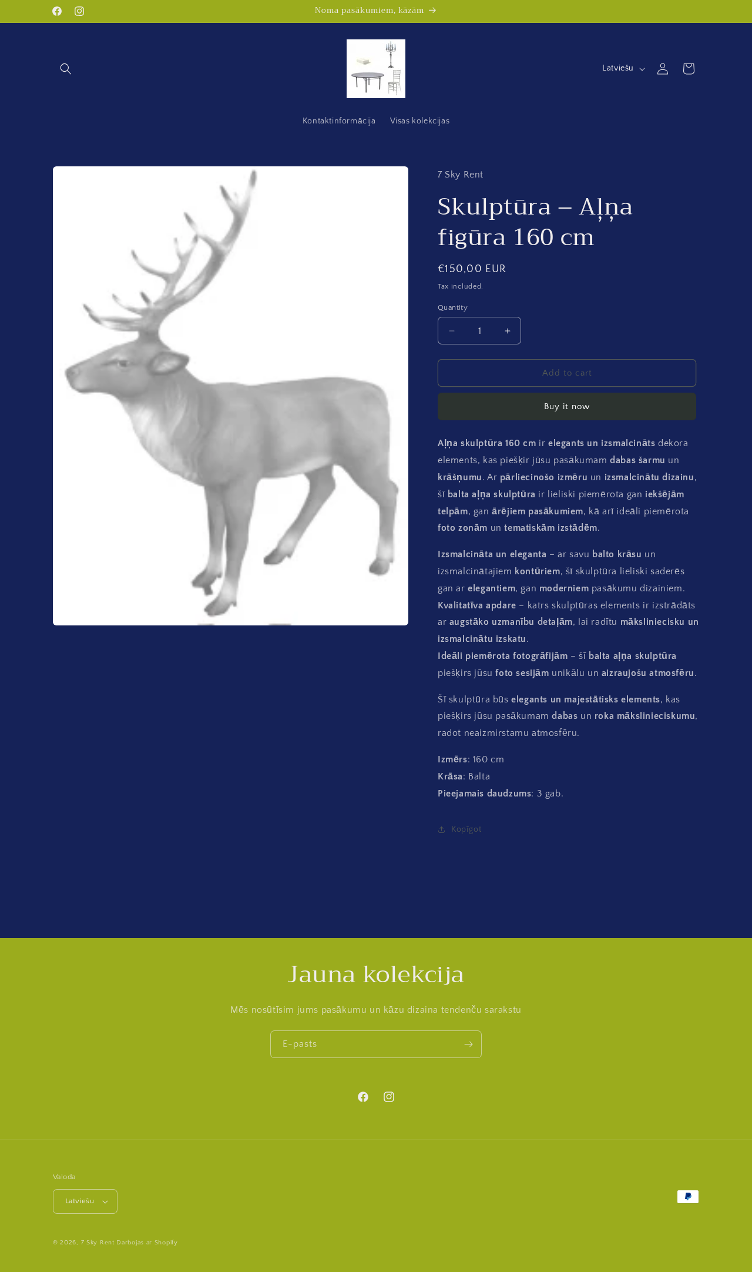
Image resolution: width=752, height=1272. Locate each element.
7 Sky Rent (98, 1242)
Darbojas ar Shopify (146, 1242)
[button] (66, 69)
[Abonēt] (468, 1044)
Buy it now (567, 406)
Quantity (453, 307)
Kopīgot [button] (466, 829)
